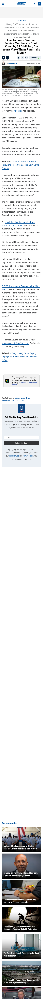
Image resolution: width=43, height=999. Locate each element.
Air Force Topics (21, 21)
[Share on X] (22, 58)
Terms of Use (14, 456)
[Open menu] (3, 4)
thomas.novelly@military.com (15, 343)
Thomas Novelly (12, 63)
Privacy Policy (28, 456)
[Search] (34, 3)
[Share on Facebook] (18, 58)
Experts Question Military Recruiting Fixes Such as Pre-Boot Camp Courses (20, 164)
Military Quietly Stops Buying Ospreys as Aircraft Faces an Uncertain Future (19, 356)
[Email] (26, 58)
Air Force (18, 111)
